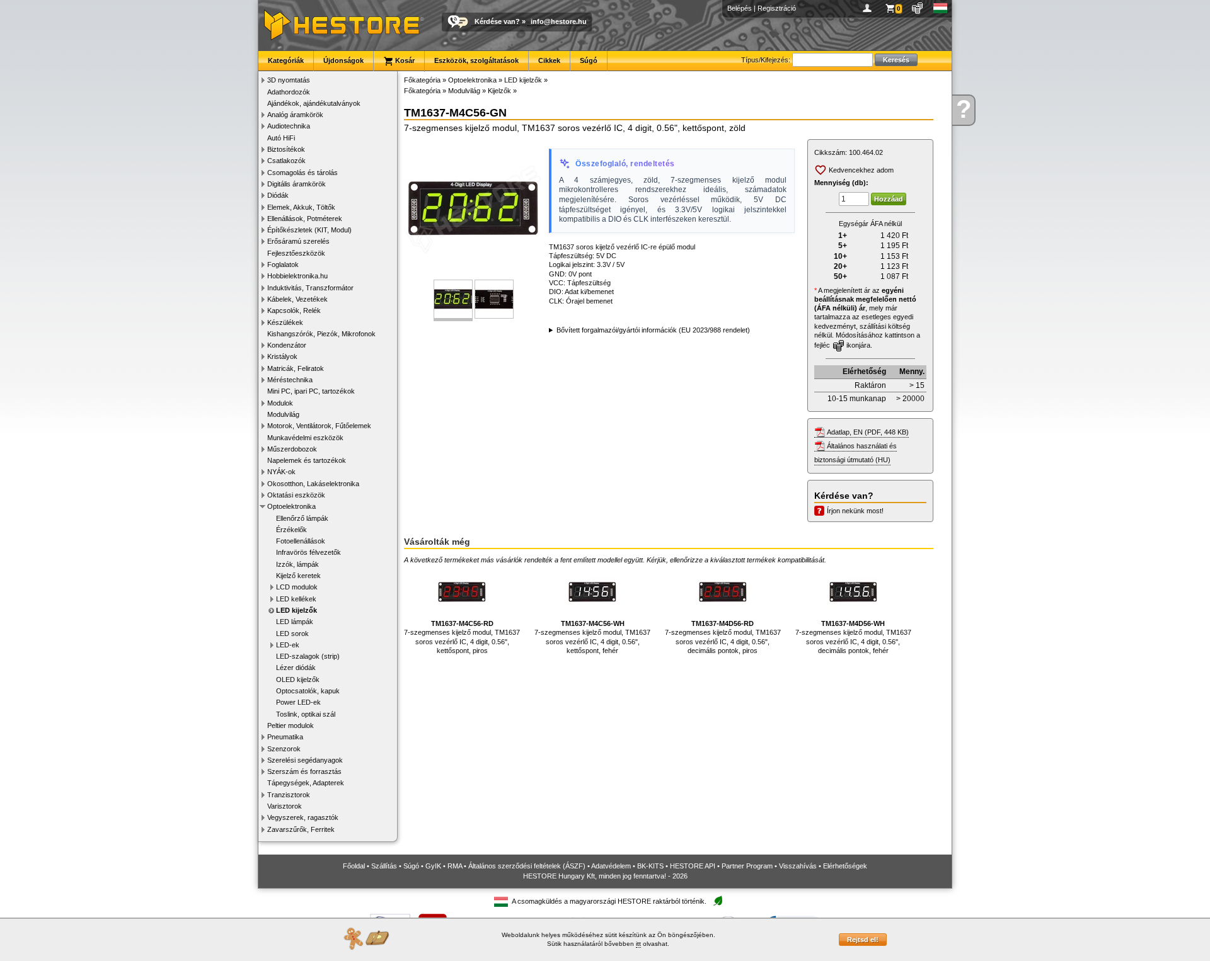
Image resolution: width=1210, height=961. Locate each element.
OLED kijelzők (298, 679)
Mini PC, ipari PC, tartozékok (311, 391)
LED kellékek (296, 599)
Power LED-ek (298, 702)
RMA (454, 866)
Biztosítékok (286, 149)
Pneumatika (285, 737)
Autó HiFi (281, 138)
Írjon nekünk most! (855, 511)
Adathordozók (288, 92)
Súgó (588, 60)
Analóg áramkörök (295, 114)
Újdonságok (343, 60)
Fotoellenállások (300, 541)
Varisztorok (284, 806)
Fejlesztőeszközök (296, 253)
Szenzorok (284, 749)
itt (638, 943)
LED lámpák (294, 621)
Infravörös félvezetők (308, 552)
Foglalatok (283, 264)
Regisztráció (777, 8)
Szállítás (384, 866)
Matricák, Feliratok (295, 368)
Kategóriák (286, 60)
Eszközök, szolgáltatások (476, 60)
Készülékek (285, 322)
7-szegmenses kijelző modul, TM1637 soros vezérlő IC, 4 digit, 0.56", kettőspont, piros (462, 637)
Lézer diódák (296, 667)
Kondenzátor (286, 345)
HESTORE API (692, 866)
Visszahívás (798, 866)
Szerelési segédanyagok (305, 760)
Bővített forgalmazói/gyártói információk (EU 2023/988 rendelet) (653, 330)
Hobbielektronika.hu (297, 276)
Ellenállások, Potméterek (304, 218)
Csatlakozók (286, 160)
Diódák (278, 195)
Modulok (280, 403)
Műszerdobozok (292, 449)
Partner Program (747, 866)
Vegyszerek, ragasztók (302, 817)
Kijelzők (499, 90)
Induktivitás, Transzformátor (310, 288)
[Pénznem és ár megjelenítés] (918, 8)
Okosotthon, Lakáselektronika (313, 483)
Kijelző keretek (298, 575)
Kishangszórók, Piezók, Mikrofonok (321, 334)
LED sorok (292, 633)
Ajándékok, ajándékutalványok (313, 103)
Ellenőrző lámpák (302, 518)
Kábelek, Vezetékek (297, 299)
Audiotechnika (288, 126)
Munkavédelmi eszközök (305, 437)
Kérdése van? (497, 21)
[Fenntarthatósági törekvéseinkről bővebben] (718, 901)
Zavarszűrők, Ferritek (301, 829)
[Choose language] (940, 8)
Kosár (404, 60)
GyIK (433, 866)
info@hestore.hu (559, 21)
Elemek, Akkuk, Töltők (301, 207)
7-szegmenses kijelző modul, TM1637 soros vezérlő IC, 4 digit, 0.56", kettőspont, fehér (592, 637)
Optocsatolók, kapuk (308, 691)
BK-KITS (650, 866)
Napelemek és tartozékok (306, 460)
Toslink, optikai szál (305, 714)
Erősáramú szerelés (298, 241)
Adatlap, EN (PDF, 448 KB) (868, 432)
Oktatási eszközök (296, 495)
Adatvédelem (611, 866)
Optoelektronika (291, 506)
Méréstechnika (290, 380)
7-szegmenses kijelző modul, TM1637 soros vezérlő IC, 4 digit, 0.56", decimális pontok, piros (723, 637)
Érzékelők (291, 529)
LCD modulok (297, 587)
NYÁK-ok (281, 471)
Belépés (739, 8)
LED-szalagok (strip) (308, 656)
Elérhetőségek (845, 866)
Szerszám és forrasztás (304, 771)
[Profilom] (869, 8)
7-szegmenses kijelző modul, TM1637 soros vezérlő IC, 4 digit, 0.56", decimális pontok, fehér (853, 637)
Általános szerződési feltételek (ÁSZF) (526, 866)
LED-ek (287, 645)
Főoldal (354, 866)
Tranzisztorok (288, 795)
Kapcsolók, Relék (294, 310)
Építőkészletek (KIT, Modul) (309, 230)
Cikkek (549, 60)
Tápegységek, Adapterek (305, 783)
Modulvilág (283, 414)
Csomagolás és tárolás (302, 172)
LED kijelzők (296, 610)
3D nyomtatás (288, 80)
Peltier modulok (290, 725)
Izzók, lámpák (297, 564)
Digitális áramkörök (296, 184)
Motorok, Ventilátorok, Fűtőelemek (319, 425)
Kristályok (282, 356)
